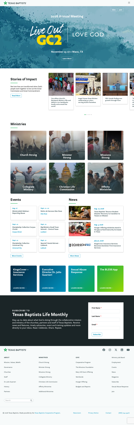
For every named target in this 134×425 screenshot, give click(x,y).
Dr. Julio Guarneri (10, 382)
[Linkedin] (122, 349)
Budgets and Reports (83, 387)
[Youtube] (128, 349)
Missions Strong (44, 372)
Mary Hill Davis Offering (84, 372)
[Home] (15, 3)
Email (94, 324)
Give (113, 10)
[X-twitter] (116, 349)
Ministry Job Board (118, 357)
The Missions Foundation (84, 367)
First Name (96, 308)
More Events (17, 256)
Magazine (115, 377)
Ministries (43, 357)
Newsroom (77, 413)
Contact (108, 413)
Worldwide (79, 377)
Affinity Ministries (45, 387)
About (6, 357)
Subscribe (97, 334)
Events (114, 367)
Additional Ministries (46, 391)
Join (120, 10)
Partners (7, 391)
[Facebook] (105, 349)
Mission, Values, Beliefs (12, 362)
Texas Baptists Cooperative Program (47, 413)
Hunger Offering (81, 382)
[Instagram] (110, 349)
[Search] (32, 400)
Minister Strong (44, 367)
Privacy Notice (93, 413)
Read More (16, 95)
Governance (8, 367)
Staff (6, 377)
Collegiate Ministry (45, 377)
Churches (7, 372)
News (114, 372)
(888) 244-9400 (124, 413)
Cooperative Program (83, 362)
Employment (116, 362)
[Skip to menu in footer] (129, 3)
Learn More (67, 58)
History (6, 387)
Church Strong (44, 362)
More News (74, 256)
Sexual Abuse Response (120, 387)
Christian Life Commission (48, 382)
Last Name (96, 316)
